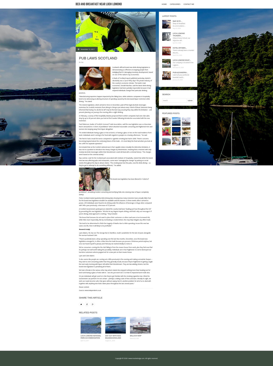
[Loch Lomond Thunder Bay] (186, 141)
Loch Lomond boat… (182, 60)
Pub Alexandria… (180, 72)
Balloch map (135, 336)
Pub (82, 62)
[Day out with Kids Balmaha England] (116, 325)
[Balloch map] (140, 325)
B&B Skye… (177, 21)
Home (164, 4)
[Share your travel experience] (166, 131)
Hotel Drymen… (180, 48)
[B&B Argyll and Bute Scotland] (176, 131)
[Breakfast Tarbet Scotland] (166, 141)
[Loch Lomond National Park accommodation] (91, 325)
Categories (175, 4)
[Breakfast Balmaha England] (176, 141)
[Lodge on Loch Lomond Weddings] (186, 131)
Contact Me (189, 4)
